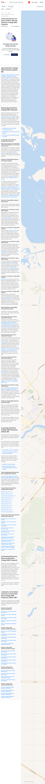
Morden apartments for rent (6, 499)
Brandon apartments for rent (6, 505)
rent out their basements (11, 268)
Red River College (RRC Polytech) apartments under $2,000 (7, 694)
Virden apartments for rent (6, 507)
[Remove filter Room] (4, 9)
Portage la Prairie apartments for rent (8, 495)
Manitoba (6, 79)
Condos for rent (4, 279)
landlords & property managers (8, 117)
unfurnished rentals (11, 195)
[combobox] (9, 2)
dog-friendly (12, 325)
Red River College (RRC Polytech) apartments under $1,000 (7, 688)
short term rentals (13, 197)
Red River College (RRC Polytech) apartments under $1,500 (7, 691)
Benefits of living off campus (8, 464)
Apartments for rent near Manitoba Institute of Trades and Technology (8, 547)
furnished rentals (5, 341)
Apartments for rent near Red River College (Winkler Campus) (8, 541)
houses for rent (13, 230)
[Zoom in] (43, 778)
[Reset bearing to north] (43, 782)
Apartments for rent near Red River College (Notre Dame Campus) (8, 537)
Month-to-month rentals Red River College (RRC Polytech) (7, 677)
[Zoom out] (43, 780)
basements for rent (10, 263)
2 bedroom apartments (12, 187)
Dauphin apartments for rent (6, 509)
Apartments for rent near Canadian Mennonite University (8, 531)
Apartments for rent (9, 218)
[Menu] (41, 2)
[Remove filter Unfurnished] (10, 9)
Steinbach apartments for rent (7, 497)
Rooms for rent (9, 298)
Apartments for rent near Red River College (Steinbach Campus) (8, 544)
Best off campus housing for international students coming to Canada (9, 468)
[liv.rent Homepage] (2, 2)
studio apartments (15, 188)
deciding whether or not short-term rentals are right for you (9, 381)
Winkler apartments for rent (6, 501)
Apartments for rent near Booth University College (7, 528)
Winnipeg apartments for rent (7, 491)
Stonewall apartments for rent (7, 493)
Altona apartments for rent (6, 503)
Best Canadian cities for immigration (10, 450)
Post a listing (34, 2)
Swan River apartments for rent (7, 511)
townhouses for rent (5, 251)
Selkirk (7, 77)
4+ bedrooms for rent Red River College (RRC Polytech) (7, 644)
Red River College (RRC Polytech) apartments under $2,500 (7, 697)
